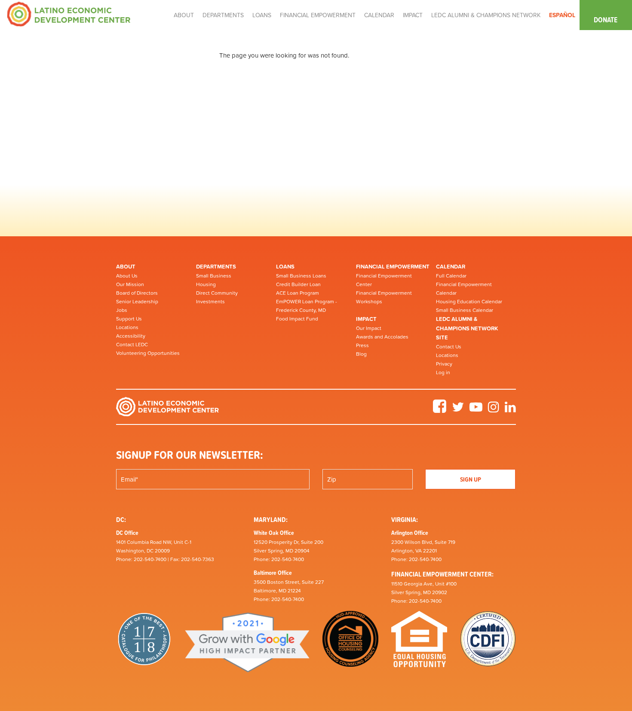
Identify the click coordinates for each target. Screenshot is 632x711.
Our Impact (368, 328)
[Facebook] (439, 410)
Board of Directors (137, 293)
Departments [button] (223, 15)
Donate (605, 19)
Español (562, 15)
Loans (285, 266)
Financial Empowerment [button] (318, 15)
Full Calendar (451, 276)
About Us (127, 276)
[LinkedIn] (510, 410)
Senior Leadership (137, 301)
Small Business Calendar (464, 310)
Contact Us (448, 347)
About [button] (184, 15)
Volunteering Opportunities (148, 353)
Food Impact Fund (297, 319)
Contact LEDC (132, 344)
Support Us (129, 319)
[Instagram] (493, 410)
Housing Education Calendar (469, 301)
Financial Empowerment (393, 266)
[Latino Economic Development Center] (68, 13)
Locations (127, 327)
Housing (206, 284)
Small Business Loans (301, 276)
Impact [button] (413, 15)
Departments (216, 266)
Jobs (121, 310)
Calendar (450, 266)
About (125, 266)
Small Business (213, 276)
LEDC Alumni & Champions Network (485, 15)
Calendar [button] (379, 15)
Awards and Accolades (382, 337)
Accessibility (130, 336)
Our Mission (130, 284)
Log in (443, 372)
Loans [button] (261, 15)
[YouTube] (475, 410)
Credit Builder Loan (298, 284)
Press (362, 345)
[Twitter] (458, 410)
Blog (361, 354)
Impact (366, 319)
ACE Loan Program (297, 293)
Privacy (444, 364)
